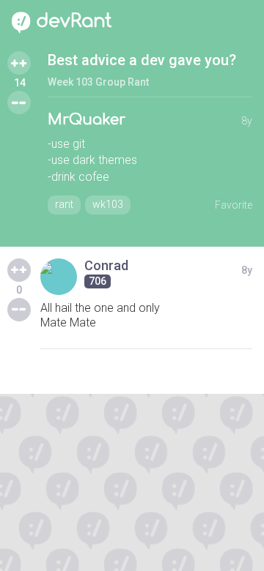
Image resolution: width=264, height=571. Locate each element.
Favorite (233, 205)
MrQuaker (86, 119)
